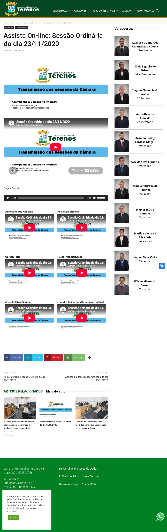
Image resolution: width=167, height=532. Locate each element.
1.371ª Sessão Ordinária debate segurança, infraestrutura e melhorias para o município (19, 424)
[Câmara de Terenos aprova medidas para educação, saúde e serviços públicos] (92, 408)
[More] (89, 357)
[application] (56, 198)
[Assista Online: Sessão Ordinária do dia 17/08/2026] (55, 408)
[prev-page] (6, 434)
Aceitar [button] (13, 517)
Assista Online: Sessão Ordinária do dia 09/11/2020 (25, 378)
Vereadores (80, 10)
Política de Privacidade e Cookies (79, 476)
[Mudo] (94, 198)
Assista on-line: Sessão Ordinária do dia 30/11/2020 (86, 378)
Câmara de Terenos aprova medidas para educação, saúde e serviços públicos (91, 424)
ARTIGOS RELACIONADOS (23, 391)
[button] (158, 11)
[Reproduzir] (7, 198)
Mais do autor (56, 391)
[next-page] (11, 434)
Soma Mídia (89, 484)
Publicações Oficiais (104, 10)
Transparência (145, 10)
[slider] (101, 197)
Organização (60, 10)
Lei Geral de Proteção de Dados (78, 468)
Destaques (16, 23)
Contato (126, 10)
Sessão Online (21, 28)
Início (6, 23)
